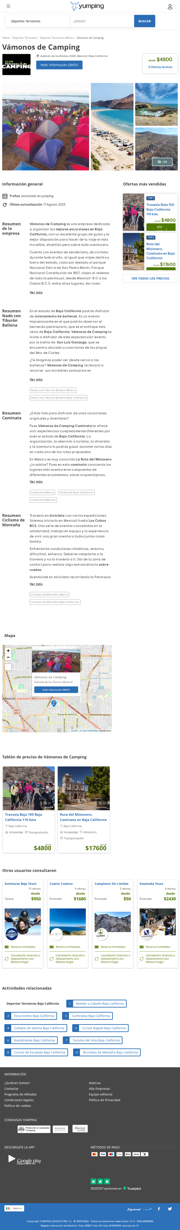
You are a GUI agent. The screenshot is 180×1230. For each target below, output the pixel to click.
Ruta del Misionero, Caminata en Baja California (83, 817)
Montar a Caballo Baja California (100, 1003)
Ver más (159, 229)
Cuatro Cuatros (61, 883)
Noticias (95, 1083)
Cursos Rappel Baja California (104, 1028)
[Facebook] (158, 1210)
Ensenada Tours (151, 883)
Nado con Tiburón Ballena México (53, 390)
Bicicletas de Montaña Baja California (110, 1052)
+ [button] (8, 650)
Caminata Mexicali (43, 500)
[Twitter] (169, 1210)
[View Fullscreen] (8, 667)
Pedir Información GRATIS (59, 65)
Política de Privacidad (104, 1100)
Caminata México (42, 492)
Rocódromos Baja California (34, 1040)
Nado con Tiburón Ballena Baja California (58, 397)
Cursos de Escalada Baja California (39, 1052)
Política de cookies (17, 1106)
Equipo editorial (100, 1094)
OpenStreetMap (90, 730)
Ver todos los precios (150, 278)
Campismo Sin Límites (111, 883)
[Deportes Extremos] (87, 6)
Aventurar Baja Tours (20, 883)
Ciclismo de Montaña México (49, 594)
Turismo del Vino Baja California (96, 1040)
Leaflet (74, 730)
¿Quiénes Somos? (17, 1083)
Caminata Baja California (76, 492)
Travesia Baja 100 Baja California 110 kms (23, 817)
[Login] (170, 6)
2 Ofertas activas (160, 67)
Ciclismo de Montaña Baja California (55, 602)
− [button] (8, 657)
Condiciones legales (19, 1100)
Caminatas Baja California (91, 1016)
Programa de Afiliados (20, 1094)
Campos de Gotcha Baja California (39, 1028)
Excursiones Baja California (34, 1016)
